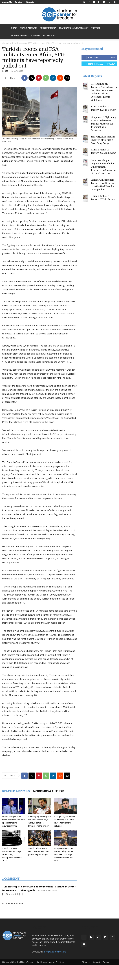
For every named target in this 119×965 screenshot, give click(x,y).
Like (113, 57)
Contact (19, 2)
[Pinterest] (39, 78)
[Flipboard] (94, 2)
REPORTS (35, 35)
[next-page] (9, 867)
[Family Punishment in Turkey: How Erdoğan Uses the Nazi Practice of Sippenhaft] (85, 182)
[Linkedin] (99, 2)
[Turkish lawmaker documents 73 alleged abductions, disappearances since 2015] (13, 838)
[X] (109, 2)
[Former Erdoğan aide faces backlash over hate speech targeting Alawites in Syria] (13, 806)
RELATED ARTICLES (16, 791)
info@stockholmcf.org (55, 951)
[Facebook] (89, 2)
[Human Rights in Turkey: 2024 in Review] (85, 152)
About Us (7, 2)
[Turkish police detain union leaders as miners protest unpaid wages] (39, 838)
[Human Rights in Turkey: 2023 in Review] (85, 198)
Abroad (5, 43)
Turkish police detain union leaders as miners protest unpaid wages (38, 851)
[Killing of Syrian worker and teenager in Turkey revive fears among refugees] (65, 806)
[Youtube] (114, 2)
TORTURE (95, 28)
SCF (6, 71)
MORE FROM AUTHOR (48, 791)
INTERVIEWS (49, 35)
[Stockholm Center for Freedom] (59, 14)
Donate (30, 2)
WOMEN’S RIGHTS (20, 35)
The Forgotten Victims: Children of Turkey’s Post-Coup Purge (103, 140)
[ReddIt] (60, 78)
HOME (14, 28)
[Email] (67, 78)
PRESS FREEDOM (48, 28)
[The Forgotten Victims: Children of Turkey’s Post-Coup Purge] (85, 139)
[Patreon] (104, 2)
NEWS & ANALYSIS (28, 28)
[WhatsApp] (46, 78)
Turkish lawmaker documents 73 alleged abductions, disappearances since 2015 (12, 854)
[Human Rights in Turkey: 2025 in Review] (85, 109)
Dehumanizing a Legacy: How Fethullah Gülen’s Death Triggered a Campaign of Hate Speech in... (103, 167)
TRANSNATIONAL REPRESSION (73, 28)
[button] (84, 2)
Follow (111, 64)
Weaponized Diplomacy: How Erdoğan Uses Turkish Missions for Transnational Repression (104, 124)
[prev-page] (4, 867)
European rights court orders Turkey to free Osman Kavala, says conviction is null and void (64, 854)
